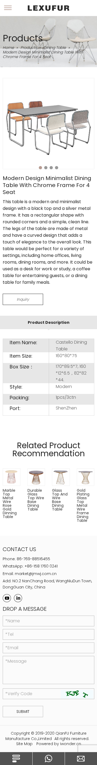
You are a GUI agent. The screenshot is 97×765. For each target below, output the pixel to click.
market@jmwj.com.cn (36, 573)
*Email (11, 648)
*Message (16, 661)
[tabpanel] (48, 123)
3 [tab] (51, 167)
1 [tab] (40, 167)
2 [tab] (45, 167)
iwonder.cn (70, 743)
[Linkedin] (18, 598)
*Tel (9, 634)
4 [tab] (56, 167)
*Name (12, 621)
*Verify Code (18, 694)
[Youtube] (7, 598)
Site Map (24, 743)
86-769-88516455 (33, 559)
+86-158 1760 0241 (41, 566)
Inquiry (23, 299)
